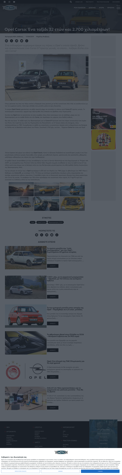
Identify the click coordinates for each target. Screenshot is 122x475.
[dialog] (61, 461)
